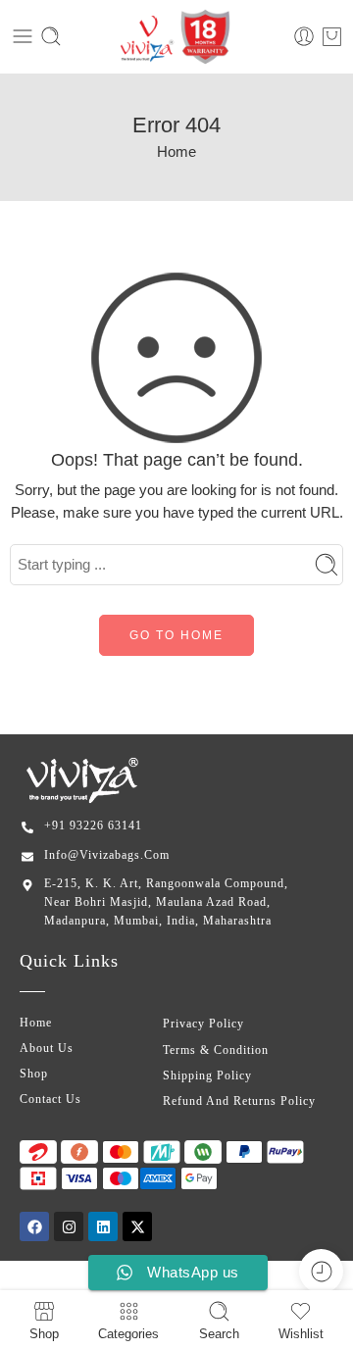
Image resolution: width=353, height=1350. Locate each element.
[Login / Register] (304, 36)
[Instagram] (68, 1226)
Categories (128, 1333)
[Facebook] (34, 1226)
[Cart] (332, 36)
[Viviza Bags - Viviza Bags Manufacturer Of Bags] (176, 37)
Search (219, 1333)
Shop (44, 1333)
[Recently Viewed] (321, 1271)
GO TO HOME (176, 635)
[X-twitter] (137, 1226)
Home (176, 152)
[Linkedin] (103, 1226)
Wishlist (301, 1333)
